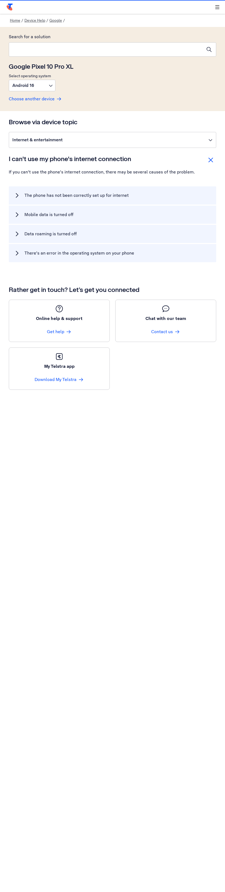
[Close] (210, 159)
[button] (32, 85)
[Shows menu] (217, 7)
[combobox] (105, 49)
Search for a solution (29, 37)
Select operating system (30, 75)
